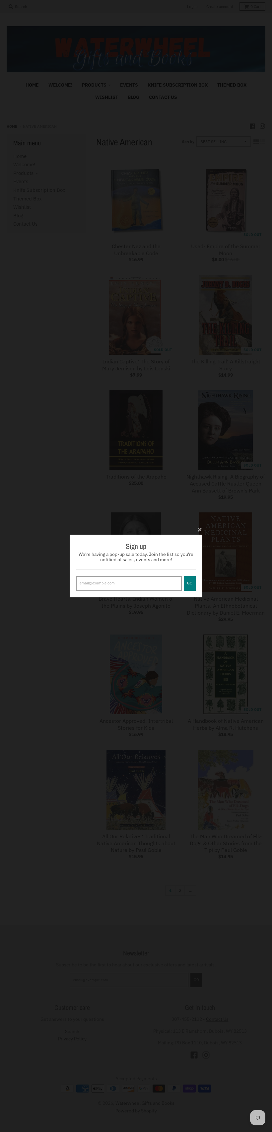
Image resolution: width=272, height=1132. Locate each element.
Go (189, 583)
